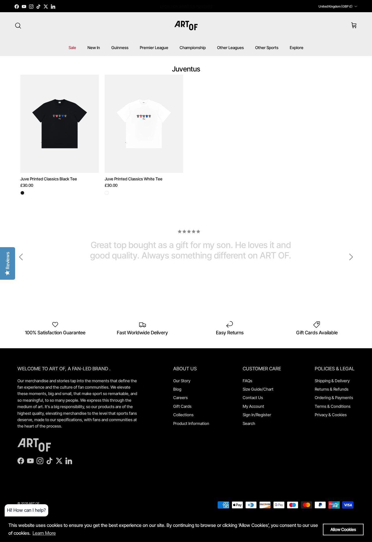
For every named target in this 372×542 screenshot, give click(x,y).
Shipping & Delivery (332, 380)
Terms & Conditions (332, 406)
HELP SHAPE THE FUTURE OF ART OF (186, 7)
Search (249, 423)
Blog (177, 389)
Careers (180, 397)
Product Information (191, 423)
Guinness (119, 47)
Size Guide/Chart (258, 389)
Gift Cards (182, 406)
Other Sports (266, 47)
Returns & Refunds (331, 389)
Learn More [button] (44, 533)
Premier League (154, 47)
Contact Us (253, 397)
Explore (296, 47)
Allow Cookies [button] (343, 529)
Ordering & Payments (334, 397)
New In (93, 47)
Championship (193, 47)
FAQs (247, 380)
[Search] (18, 25)
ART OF (34, 503)
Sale (72, 47)
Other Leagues (230, 47)
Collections (183, 414)
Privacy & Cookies (331, 414)
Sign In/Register (257, 414)
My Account (253, 406)
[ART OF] (186, 25)
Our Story (181, 380)
